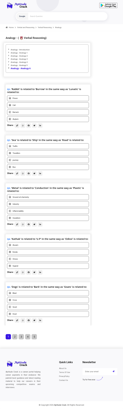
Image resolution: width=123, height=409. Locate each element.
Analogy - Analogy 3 (19, 59)
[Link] (17, 125)
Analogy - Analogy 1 (19, 53)
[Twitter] (34, 125)
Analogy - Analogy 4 (19, 62)
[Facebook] (28, 125)
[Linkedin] (40, 125)
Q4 (8, 239)
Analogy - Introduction (20, 50)
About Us (62, 368)
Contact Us (63, 380)
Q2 (8, 140)
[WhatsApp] (22, 125)
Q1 (8, 89)
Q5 (8, 287)
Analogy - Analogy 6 (21, 68)
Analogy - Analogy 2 (19, 56)
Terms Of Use (64, 372)
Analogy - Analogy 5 (19, 65)
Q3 (8, 188)
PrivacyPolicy (64, 376)
